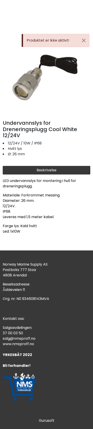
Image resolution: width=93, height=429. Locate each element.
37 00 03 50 (13, 333)
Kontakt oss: (13, 318)
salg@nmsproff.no (19, 338)
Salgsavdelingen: (17, 327)
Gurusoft (46, 420)
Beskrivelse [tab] (46, 170)
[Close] (83, 40)
